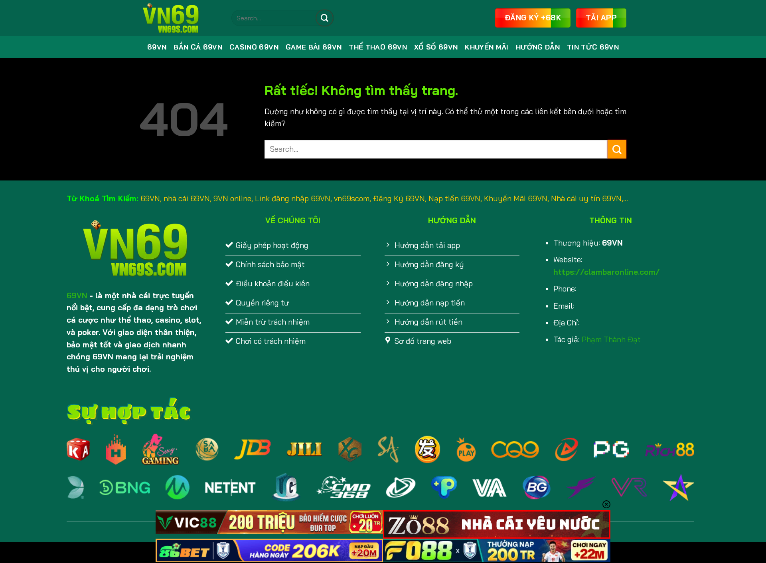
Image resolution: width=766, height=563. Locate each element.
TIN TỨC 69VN (593, 47)
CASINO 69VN (253, 47)
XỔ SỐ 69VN (436, 47)
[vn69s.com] (179, 18)
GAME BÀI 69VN (314, 47)
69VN (156, 47)
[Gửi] (324, 18)
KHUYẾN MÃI (486, 47)
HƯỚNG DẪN (538, 47)
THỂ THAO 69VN (378, 47)
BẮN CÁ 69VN (198, 47)
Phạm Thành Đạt (611, 339)
